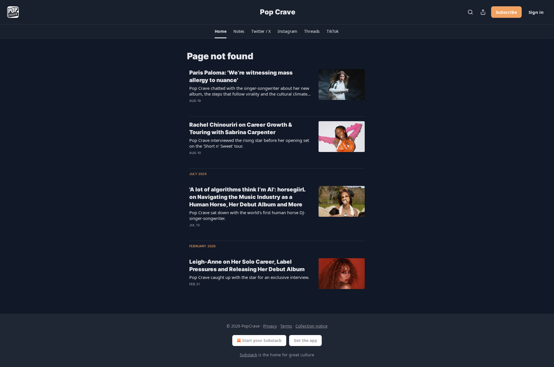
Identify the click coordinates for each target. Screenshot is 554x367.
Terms (286, 326)
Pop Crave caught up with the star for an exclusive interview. (249, 277)
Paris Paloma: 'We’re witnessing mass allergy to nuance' (241, 76)
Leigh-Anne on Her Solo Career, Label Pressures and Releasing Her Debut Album (247, 265)
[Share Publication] (483, 12)
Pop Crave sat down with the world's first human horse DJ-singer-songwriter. (247, 215)
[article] (277, 90)
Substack (248, 355)
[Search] (470, 12)
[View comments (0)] (233, 108)
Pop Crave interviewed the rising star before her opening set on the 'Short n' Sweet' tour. (249, 143)
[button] (220, 31)
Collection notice (311, 326)
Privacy (270, 326)
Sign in (536, 12)
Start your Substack (262, 340)
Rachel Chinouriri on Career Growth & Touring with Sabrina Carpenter (240, 128)
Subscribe (506, 12)
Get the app (305, 340)
